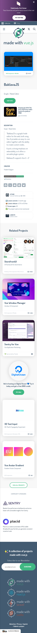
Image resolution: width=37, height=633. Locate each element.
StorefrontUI (10, 261)
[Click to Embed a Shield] (14, 176)
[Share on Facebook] (5, 185)
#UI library (6, 271)
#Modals (14, 313)
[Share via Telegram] (19, 185)
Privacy (19, 624)
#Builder (17, 73)
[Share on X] (10, 185)
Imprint (25, 624)
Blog (18, 23)
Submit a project (19, 626)
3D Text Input (10, 424)
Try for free (19, 18)
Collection (7, 23)
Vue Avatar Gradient (14, 465)
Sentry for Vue (11, 344)
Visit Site (10, 101)
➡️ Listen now (22, 116)
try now (18, 392)
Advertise (12, 624)
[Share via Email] (14, 185)
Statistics (8, 179)
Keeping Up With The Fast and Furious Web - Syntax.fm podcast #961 (25, 110)
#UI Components (10, 73)
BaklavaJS (11, 84)
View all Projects (18, 485)
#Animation (15, 434)
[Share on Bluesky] (24, 185)
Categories (4, 29)
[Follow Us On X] (29, 29)
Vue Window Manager (14, 303)
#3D (19, 434)
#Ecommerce (20, 271)
